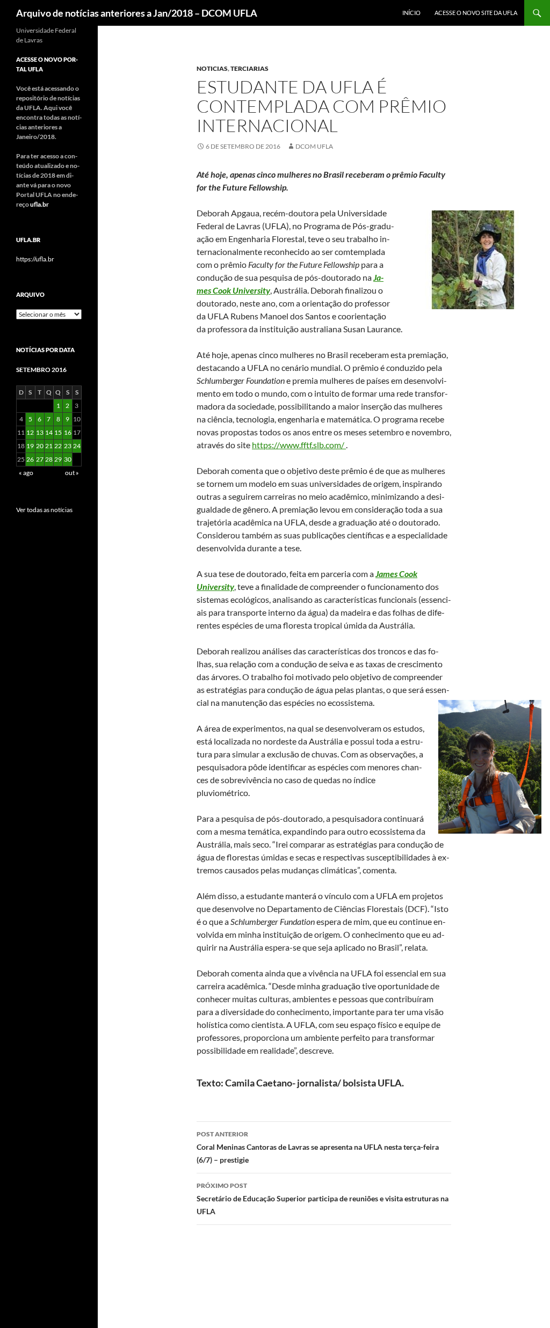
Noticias (212, 68)
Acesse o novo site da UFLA (476, 12)
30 (67, 459)
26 (30, 459)
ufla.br (39, 204)
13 (40, 432)
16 (67, 432)
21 (49, 446)
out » (72, 473)
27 (40, 459)
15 (58, 432)
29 (58, 459)
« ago (26, 473)
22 (58, 446)
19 (30, 446)
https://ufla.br (35, 259)
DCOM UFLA (314, 146)
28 (49, 459)
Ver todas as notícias (44, 510)
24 (77, 446)
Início (411, 12)
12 (30, 432)
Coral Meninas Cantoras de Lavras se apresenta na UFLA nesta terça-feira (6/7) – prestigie (318, 1147)
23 (67, 446)
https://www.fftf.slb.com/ (299, 445)
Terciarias (249, 68)
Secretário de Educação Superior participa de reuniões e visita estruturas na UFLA (322, 1198)
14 (49, 432)
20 (40, 446)
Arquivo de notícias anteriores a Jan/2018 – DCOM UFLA (136, 13)
